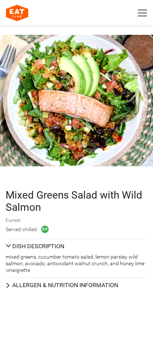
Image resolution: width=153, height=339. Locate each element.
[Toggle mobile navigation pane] (142, 13)
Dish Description (38, 246)
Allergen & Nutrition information (65, 285)
